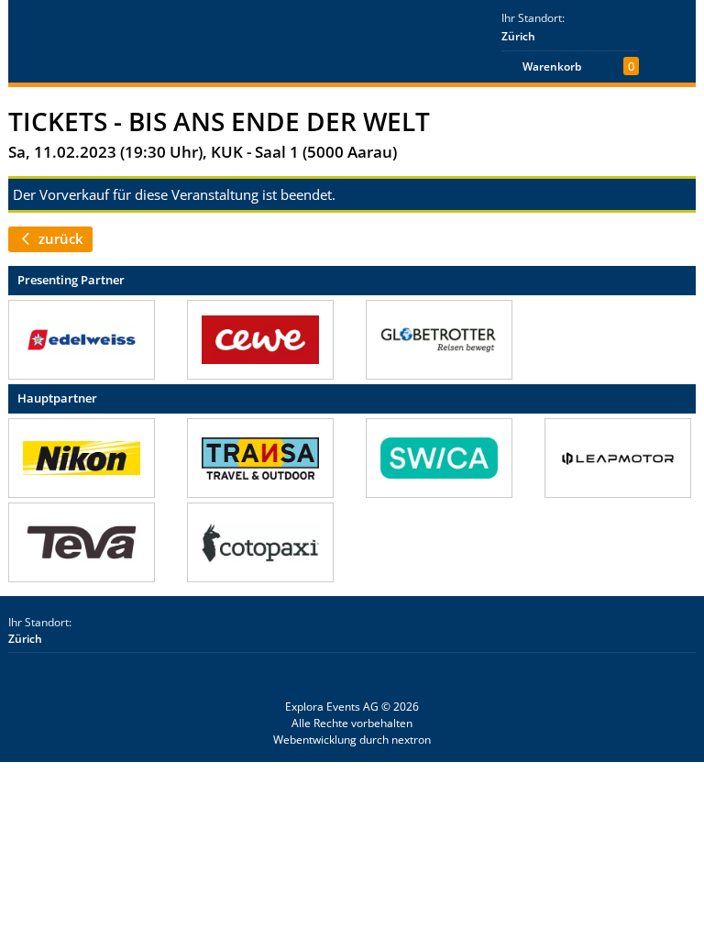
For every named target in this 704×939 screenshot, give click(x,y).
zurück (59, 238)
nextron (411, 739)
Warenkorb (551, 66)
